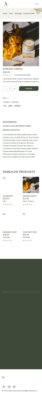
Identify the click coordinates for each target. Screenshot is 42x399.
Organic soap (9, 232)
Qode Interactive (14, 391)
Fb (14, 387)
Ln (9, 387)
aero (10, 106)
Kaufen (29, 88)
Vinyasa (31, 201)
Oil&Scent (8, 196)
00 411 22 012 (7, 349)
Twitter (5, 331)
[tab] (10, 122)
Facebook (5, 323)
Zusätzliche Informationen (17, 126)
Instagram (6, 319)
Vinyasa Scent (30, 196)
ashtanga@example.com (11, 356)
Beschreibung (10, 122)
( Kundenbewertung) (22, 75)
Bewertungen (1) (11, 130)
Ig (4, 387)
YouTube (5, 327)
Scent (25, 201)
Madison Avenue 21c (10, 345)
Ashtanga (15, 102)
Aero (5, 201)
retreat (17, 106)
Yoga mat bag (30, 232)
